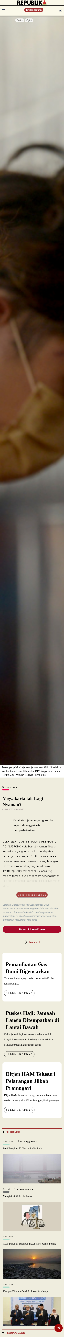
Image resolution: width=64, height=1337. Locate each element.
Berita (19, 20)
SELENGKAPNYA (19, 993)
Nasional (9, 1141)
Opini (29, 20)
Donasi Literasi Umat (32, 929)
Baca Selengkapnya (32, 895)
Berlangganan (34, 9)
